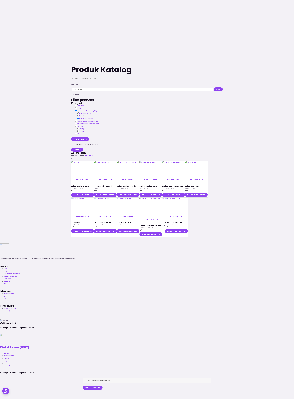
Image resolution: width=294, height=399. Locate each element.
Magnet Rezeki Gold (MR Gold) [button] (87, 121)
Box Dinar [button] (80, 106)
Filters (77, 149)
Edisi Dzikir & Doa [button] (85, 113)
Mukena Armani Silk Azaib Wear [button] (88, 124)
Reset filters (80, 139)
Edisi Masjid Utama (92, 156)
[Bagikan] (12, 395)
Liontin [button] (81, 131)
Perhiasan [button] (80, 126)
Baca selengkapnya (83, 195)
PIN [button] (78, 134)
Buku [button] (79, 108)
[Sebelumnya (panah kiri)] (2, 398)
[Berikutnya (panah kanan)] (7, 398)
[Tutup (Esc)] (17, 395)
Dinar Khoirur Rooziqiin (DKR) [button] (87, 111)
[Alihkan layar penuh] (7, 395)
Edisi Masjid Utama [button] (86, 118)
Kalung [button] (81, 129)
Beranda (74, 78)
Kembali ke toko (92, 388)
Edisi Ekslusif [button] (83, 116)
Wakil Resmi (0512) (14, 347)
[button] (5, 391)
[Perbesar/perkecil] (2, 395)
